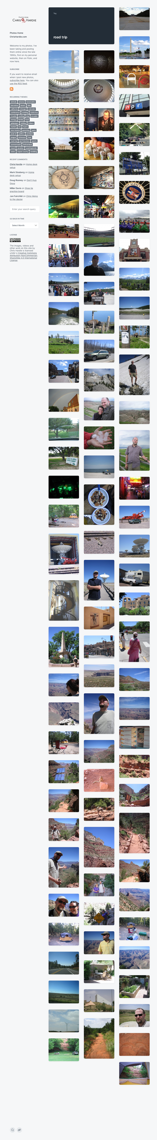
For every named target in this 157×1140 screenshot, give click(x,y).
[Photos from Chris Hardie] (24, 19)
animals (13, 102)
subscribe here (17, 80)
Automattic (30, 102)
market (13, 127)
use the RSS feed (18, 83)
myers (25, 127)
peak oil (13, 134)
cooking (25, 112)
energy (13, 120)
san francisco (24, 141)
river (29, 137)
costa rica (34, 112)
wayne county (22, 152)
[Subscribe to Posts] (24, 89)
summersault (16, 144)
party (34, 130)
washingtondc (31, 148)
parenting (26, 130)
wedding (33, 152)
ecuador (34, 116)
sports (34, 141)
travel (13, 148)
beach (22, 105)
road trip (14, 141)
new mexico (15, 130)
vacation (20, 148)
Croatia (13, 116)
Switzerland (27, 144)
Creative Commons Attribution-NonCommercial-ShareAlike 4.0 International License (24, 257)
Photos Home (16, 33)
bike (29, 105)
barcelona (14, 105)
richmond (22, 137)
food (27, 120)
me (19, 127)
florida (20, 120)
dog (27, 116)
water (13, 152)
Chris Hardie (16, 164)
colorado (31, 109)
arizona (21, 102)
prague (13, 137)
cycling (21, 116)
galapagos (14, 123)
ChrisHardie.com (18, 37)
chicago (23, 109)
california (14, 109)
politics (21, 134)
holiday (23, 123)
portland (29, 134)
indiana (31, 123)
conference (15, 112)
